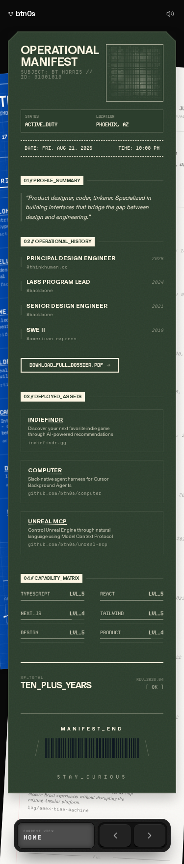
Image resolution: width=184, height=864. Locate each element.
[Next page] (149, 835)
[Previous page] (115, 835)
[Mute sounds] (170, 14)
